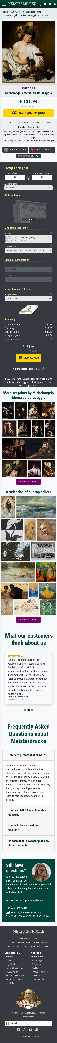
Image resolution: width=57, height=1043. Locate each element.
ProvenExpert (24, 696)
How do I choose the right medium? (23, 828)
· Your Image (36, 960)
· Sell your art (36, 964)
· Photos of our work (39, 972)
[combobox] (28, 187)
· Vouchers (35, 975)
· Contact (9, 960)
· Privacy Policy (11, 972)
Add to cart (30, 358)
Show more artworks (28, 481)
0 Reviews (34, 156)
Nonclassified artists (32, 12)
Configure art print (31, 113)
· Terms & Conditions (14, 968)
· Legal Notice (11, 964)
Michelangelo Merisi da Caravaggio (21, 15)
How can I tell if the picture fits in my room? (27, 812)
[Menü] (4, 4)
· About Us (9, 983)
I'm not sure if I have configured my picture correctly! (28, 843)
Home (5, 12)
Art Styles (15, 12)
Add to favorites (44, 149)
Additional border (11, 184)
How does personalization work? (27, 755)
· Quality (34, 968)
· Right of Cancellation (14, 975)
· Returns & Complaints (15, 979)
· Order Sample (37, 979)
